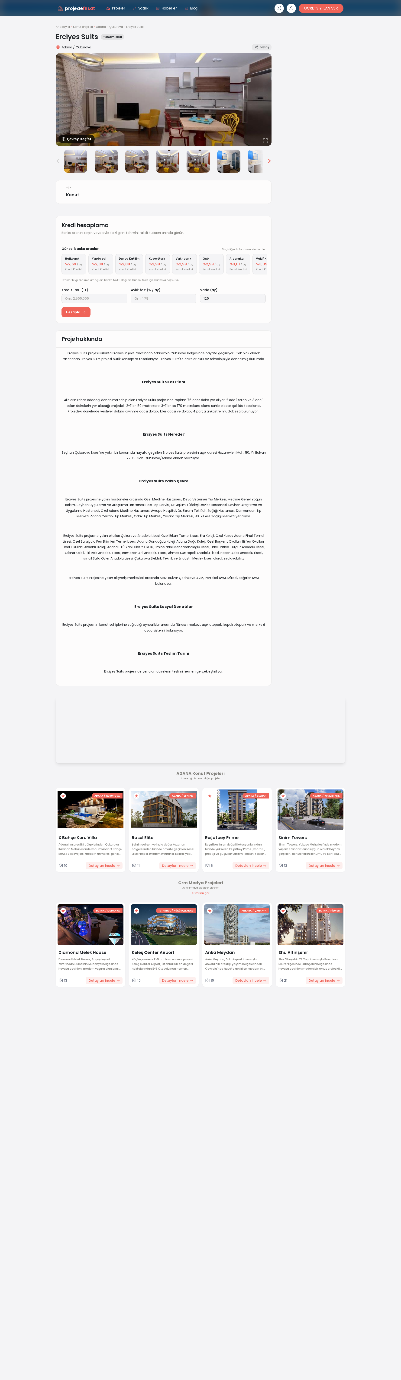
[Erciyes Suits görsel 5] (167, 161)
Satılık (143, 8)
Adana (101, 27)
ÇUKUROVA (113, 796)
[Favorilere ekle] (63, 796)
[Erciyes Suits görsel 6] (198, 161)
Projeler (118, 8)
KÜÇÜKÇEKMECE (183, 910)
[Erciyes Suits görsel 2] (75, 161)
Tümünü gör (200, 893)
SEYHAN (188, 796)
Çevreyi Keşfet (79, 139)
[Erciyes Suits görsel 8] (259, 161)
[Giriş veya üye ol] (291, 8)
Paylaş (264, 47)
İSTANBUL (165, 910)
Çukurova (116, 27)
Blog (193, 8)
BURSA (100, 910)
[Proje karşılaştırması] (279, 8)
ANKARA (247, 910)
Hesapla (73, 312)
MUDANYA (113, 910)
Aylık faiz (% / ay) (145, 290)
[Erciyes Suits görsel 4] (137, 161)
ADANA (98, 796)
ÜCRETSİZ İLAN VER (321, 8)
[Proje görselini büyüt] (164, 99)
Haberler (169, 8)
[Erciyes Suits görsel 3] (106, 161)
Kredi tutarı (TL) (74, 290)
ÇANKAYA (260, 910)
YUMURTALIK (332, 796)
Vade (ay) (208, 290)
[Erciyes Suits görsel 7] (228, 161)
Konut (72, 195)
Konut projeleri (83, 27)
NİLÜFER (335, 910)
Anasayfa (63, 27)
